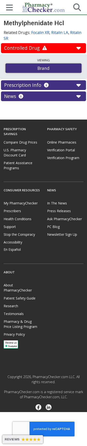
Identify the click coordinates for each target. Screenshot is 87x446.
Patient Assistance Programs (18, 165)
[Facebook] (38, 407)
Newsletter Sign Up (62, 234)
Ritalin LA (59, 32)
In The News (57, 203)
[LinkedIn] (48, 407)
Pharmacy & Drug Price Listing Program (20, 324)
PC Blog (53, 226)
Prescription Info (23, 85)
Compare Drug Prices (20, 142)
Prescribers (12, 211)
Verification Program (63, 157)
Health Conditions (17, 219)
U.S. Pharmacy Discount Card (15, 152)
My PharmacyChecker (21, 203)
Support (10, 226)
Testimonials (14, 313)
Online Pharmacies (61, 142)
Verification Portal (61, 150)
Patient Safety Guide (20, 298)
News (10, 96)
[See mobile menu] (7, 7)
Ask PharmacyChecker (64, 219)
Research (11, 306)
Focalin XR (40, 32)
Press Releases (59, 211)
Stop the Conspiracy (19, 234)
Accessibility (13, 242)
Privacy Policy (14, 334)
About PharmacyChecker (18, 287)
